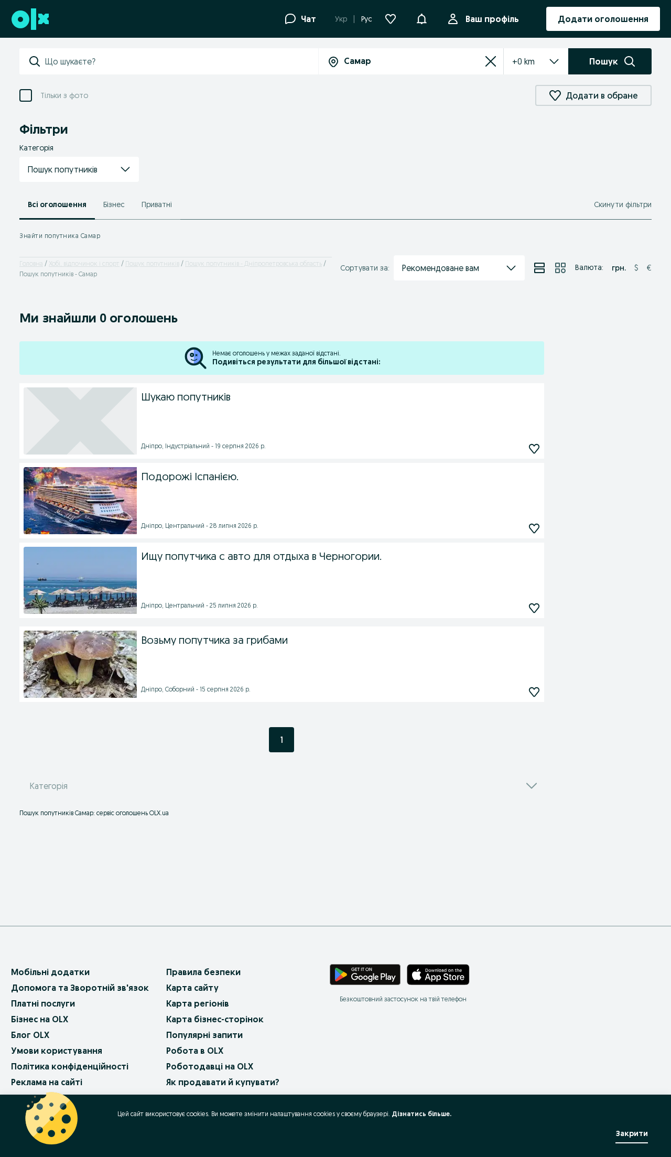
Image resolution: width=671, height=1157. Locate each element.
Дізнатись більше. (421, 1114)
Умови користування (56, 1050)
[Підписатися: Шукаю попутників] (534, 448)
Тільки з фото (64, 95)
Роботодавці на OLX (209, 1066)
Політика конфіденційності (69, 1066)
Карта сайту (192, 987)
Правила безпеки (203, 972)
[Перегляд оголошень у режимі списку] (539, 268)
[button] (79, 169)
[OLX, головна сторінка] (29, 19)
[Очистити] (490, 61)
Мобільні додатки (50, 972)
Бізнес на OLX (39, 1019)
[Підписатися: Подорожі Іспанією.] (534, 528)
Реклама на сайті (46, 1082)
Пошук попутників (152, 263)
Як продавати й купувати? (222, 1082)
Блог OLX (30, 1035)
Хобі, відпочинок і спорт (84, 263)
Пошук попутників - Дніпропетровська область (253, 263)
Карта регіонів (197, 1003)
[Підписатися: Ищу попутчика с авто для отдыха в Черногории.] (534, 608)
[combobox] (181, 61)
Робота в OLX (194, 1050)
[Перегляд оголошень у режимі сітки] (560, 268)
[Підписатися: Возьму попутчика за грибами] (534, 692)
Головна (31, 263)
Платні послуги (43, 1003)
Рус (366, 19)
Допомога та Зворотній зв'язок (80, 987)
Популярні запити (204, 1035)
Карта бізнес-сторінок (215, 1019)
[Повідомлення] (421, 19)
